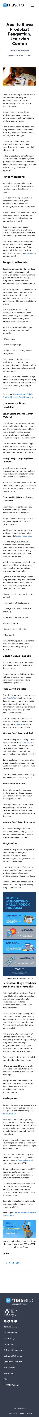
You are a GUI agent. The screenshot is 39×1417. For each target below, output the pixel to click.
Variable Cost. (27, 742)
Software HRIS (10, 1367)
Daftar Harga (9, 1338)
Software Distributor (13, 1356)
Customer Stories (12, 1332)
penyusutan (30, 253)
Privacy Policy (12, 1413)
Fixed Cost (11, 698)
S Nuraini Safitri (23, 50)
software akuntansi (24, 1160)
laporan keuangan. (23, 536)
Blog (6, 1379)
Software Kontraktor (13, 1362)
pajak (18, 724)
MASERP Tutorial (11, 1385)
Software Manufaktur (13, 1350)
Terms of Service (26, 1413)
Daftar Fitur (9, 1344)
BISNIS (29, 56)
